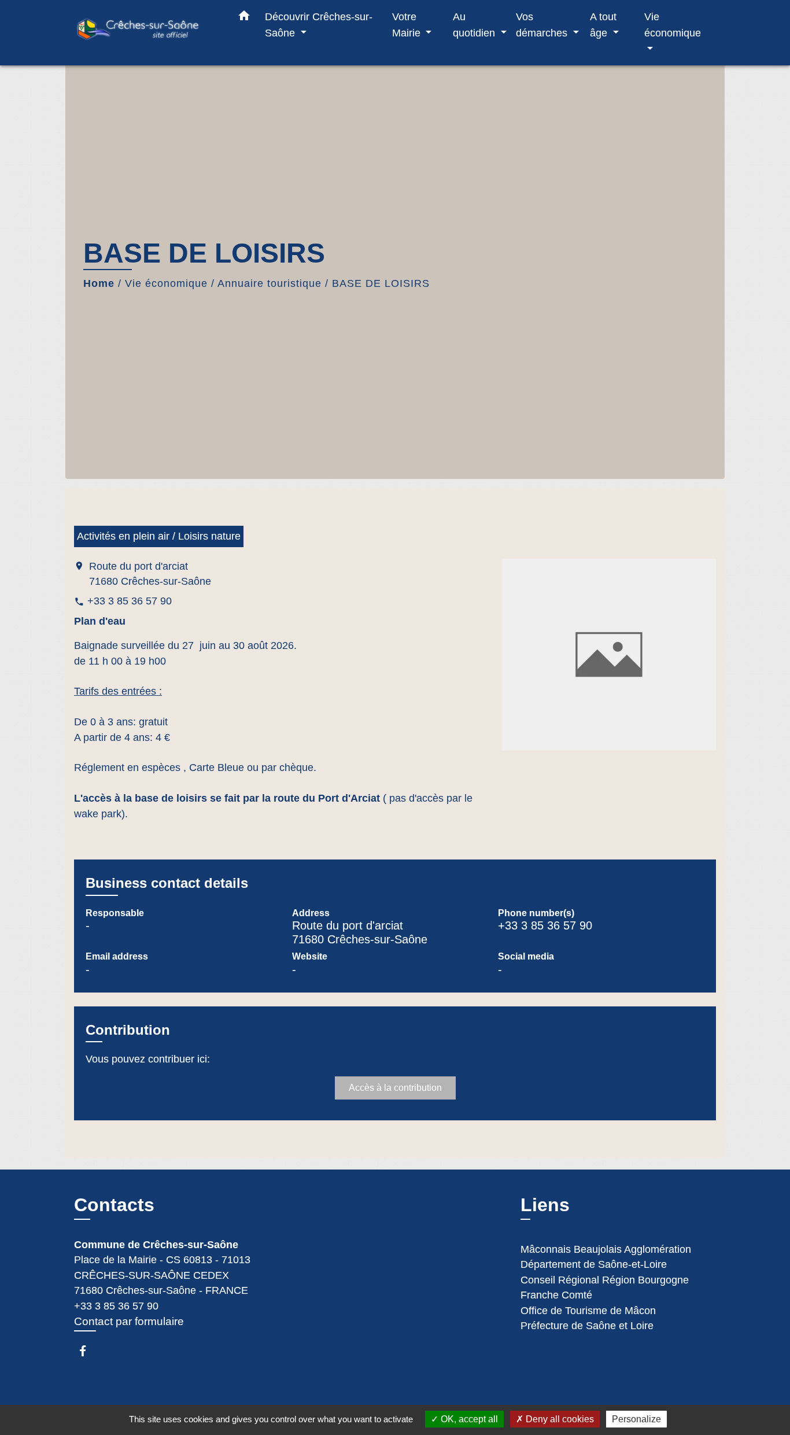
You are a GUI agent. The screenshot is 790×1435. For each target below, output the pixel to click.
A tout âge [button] (603, 24)
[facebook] (88, 1351)
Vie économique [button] (672, 24)
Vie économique (166, 283)
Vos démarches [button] (543, 24)
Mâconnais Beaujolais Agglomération (605, 1249)
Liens (545, 1204)
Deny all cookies (558, 1419)
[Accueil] (146, 32)
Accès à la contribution (395, 1088)
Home (99, 283)
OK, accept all (468, 1419)
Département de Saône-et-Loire (593, 1264)
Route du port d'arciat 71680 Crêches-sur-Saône (150, 573)
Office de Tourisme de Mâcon (588, 1310)
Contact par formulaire (129, 1321)
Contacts (114, 1204)
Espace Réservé (145, 1395)
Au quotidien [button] (475, 24)
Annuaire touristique (269, 283)
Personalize (636, 1419)
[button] (244, 18)
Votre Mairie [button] (407, 24)
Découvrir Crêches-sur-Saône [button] (318, 24)
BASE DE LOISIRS (381, 283)
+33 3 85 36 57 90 (129, 601)
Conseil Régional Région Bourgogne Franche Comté (604, 1287)
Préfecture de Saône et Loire (587, 1325)
